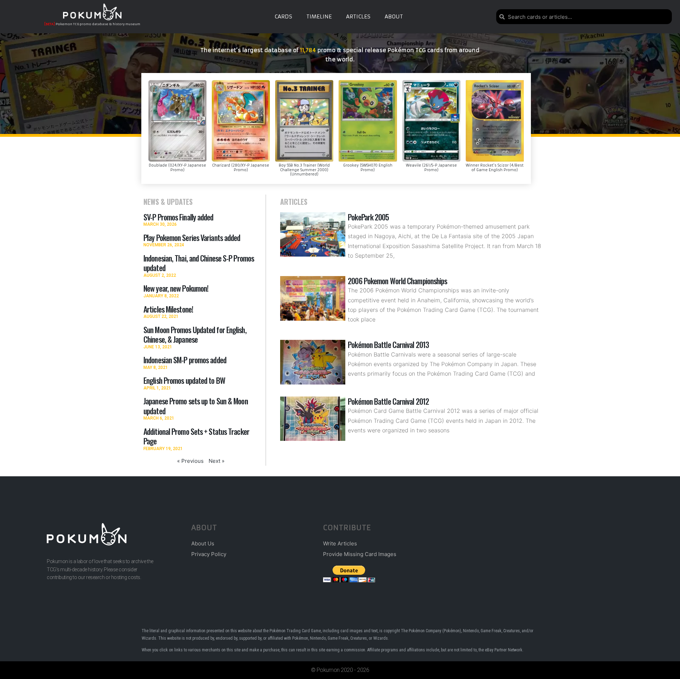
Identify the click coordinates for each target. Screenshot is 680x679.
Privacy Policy (208, 554)
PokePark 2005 (368, 217)
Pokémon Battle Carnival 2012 (388, 401)
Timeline (319, 16)
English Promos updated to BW (184, 380)
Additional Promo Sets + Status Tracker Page (196, 436)
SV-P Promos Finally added (178, 217)
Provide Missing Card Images (359, 554)
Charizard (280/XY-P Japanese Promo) (240, 167)
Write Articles (340, 543)
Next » (217, 461)
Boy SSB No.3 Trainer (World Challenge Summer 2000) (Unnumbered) (304, 169)
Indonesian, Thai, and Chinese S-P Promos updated (198, 263)
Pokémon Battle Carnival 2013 (388, 344)
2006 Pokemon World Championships (397, 280)
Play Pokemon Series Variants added (191, 237)
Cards (283, 16)
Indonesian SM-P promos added (184, 359)
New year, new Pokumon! (175, 288)
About (394, 16)
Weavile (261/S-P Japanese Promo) (431, 167)
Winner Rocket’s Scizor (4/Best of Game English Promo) (494, 167)
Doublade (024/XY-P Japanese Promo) (177, 167)
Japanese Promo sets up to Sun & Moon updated (195, 405)
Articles (358, 16)
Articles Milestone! (168, 309)
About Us (202, 543)
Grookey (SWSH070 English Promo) (367, 167)
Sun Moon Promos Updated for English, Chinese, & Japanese (194, 334)
